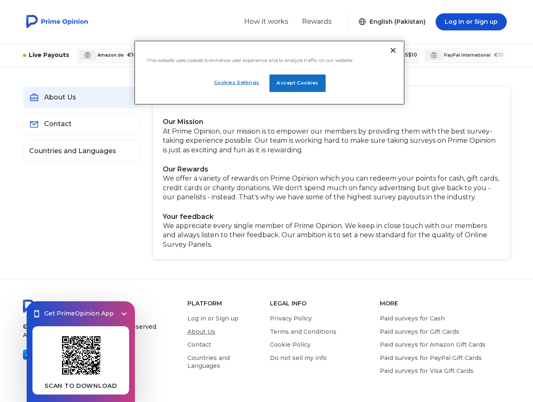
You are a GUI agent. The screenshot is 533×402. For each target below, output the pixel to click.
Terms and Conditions (303, 331)
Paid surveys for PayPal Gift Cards (431, 358)
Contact (199, 344)
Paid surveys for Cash (412, 318)
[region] (269, 72)
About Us (201, 331)
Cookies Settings (236, 82)
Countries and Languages (208, 362)
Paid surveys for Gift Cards (419, 331)
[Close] (393, 50)
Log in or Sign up (213, 318)
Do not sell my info (298, 358)
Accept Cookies (297, 83)
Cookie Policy (290, 344)
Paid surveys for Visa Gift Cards (426, 371)
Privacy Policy (291, 318)
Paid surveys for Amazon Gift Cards (433, 344)
